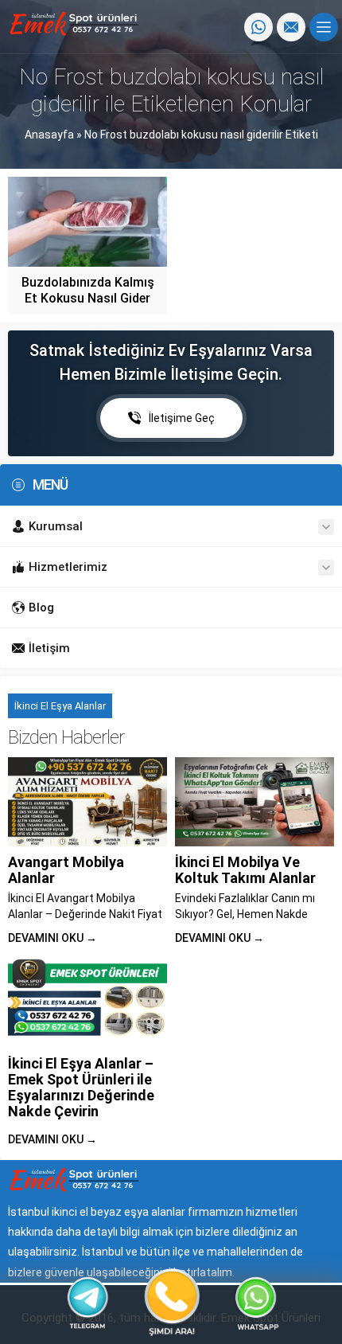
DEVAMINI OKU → (52, 938)
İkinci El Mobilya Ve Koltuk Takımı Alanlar (245, 870)
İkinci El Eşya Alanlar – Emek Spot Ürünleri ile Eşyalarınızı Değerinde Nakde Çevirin (81, 1087)
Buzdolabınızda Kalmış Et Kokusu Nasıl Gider (87, 290)
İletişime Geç (182, 418)
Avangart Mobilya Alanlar (66, 870)
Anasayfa (49, 134)
